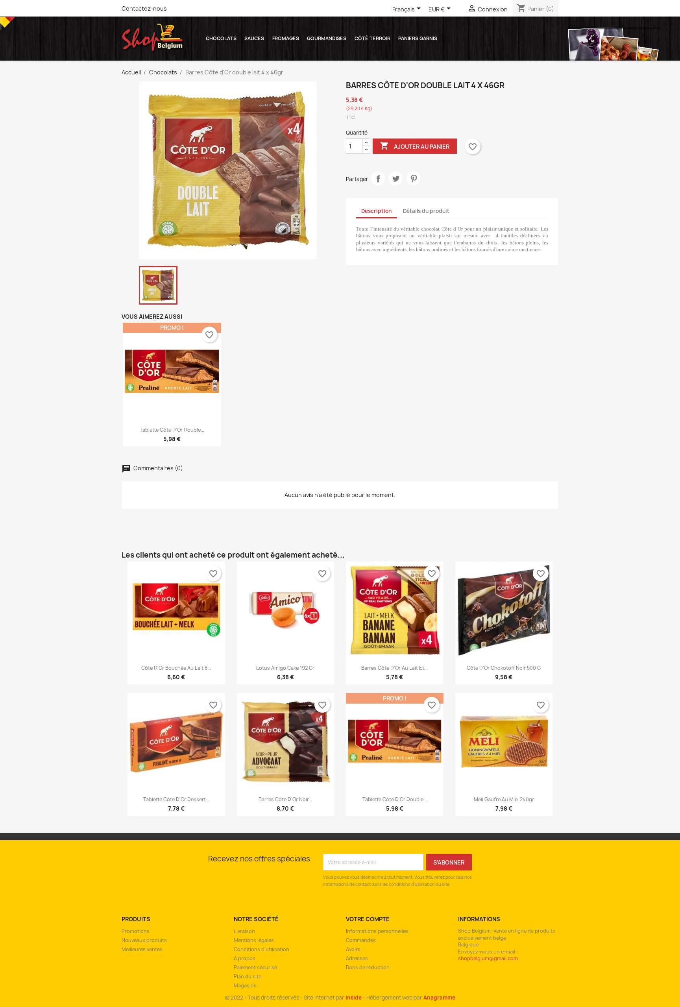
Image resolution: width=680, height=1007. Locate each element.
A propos (244, 958)
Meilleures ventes (142, 949)
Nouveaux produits (144, 940)
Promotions (136, 931)
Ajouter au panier (414, 145)
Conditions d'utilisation (261, 949)
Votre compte (368, 919)
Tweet (396, 178)
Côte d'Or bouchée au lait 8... (176, 668)
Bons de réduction (368, 967)
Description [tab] (376, 210)
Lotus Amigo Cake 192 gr (285, 668)
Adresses (357, 958)
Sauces (254, 38)
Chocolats (221, 38)
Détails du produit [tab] (426, 210)
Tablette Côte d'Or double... (172, 430)
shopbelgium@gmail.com (488, 958)
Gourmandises (326, 38)
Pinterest (413, 178)
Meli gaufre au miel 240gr (504, 799)
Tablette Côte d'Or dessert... (176, 799)
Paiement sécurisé (255, 967)
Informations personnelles (377, 931)
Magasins (245, 985)
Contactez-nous (144, 8)
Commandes (361, 940)
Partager (378, 178)
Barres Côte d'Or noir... (285, 799)
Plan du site (247, 976)
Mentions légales (254, 940)
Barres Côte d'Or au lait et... (394, 668)
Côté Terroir (372, 38)
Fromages (285, 38)
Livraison (244, 931)
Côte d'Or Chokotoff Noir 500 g (504, 668)
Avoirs (353, 949)
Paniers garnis (417, 38)
